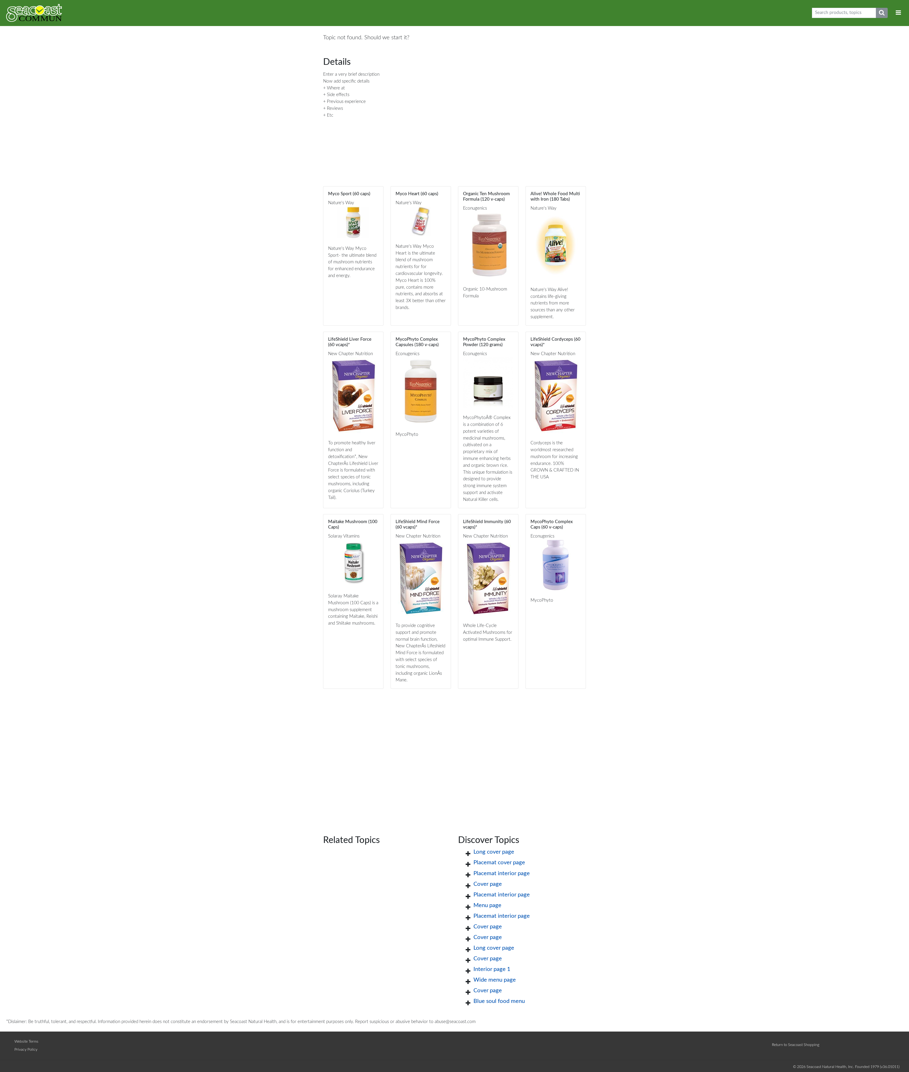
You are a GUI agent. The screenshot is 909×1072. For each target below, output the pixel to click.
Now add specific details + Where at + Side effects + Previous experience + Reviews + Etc (346, 98)
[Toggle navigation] (898, 13)
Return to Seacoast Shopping (795, 1045)
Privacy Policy (25, 1049)
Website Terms (26, 1041)
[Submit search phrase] (882, 13)
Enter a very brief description (351, 74)
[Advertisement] (454, 754)
